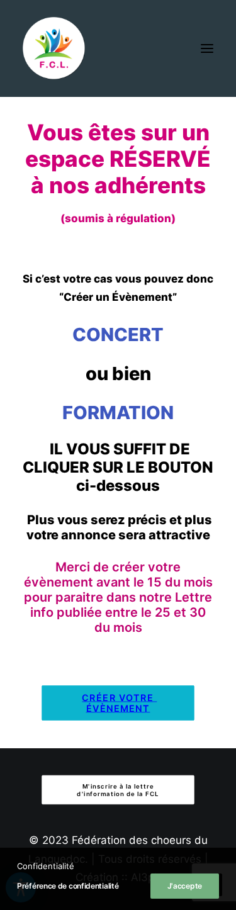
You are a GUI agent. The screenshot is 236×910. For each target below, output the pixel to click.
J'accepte (184, 885)
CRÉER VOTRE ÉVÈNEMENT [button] (119, 703)
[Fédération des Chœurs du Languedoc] (54, 48)
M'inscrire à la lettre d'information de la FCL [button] (118, 789)
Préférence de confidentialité (67, 885)
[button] (207, 48)
